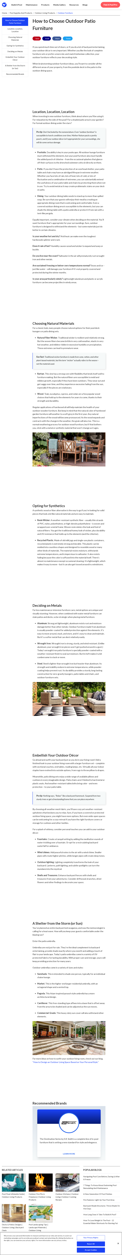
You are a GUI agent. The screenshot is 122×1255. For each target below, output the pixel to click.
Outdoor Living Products (45, 13)
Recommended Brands (15, 74)
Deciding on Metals (15, 51)
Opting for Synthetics (15, 46)
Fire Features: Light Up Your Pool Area (98, 1200)
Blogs (85, 5)
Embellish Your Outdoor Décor (15, 58)
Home (4, 13)
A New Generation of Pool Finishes (97, 1194)
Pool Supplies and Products (21, 13)
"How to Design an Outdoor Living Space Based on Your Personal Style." (66, 1062)
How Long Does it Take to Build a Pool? (99, 1214)
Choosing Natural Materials (15, 38)
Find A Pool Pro (110, 5)
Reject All (91, 1244)
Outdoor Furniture (65, 13)
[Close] (118, 1243)
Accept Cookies (91, 1250)
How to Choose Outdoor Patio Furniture (15, 21)
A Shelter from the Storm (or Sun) (15, 66)
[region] (61, 1243)
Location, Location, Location (15, 30)
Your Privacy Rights (90, 1238)
